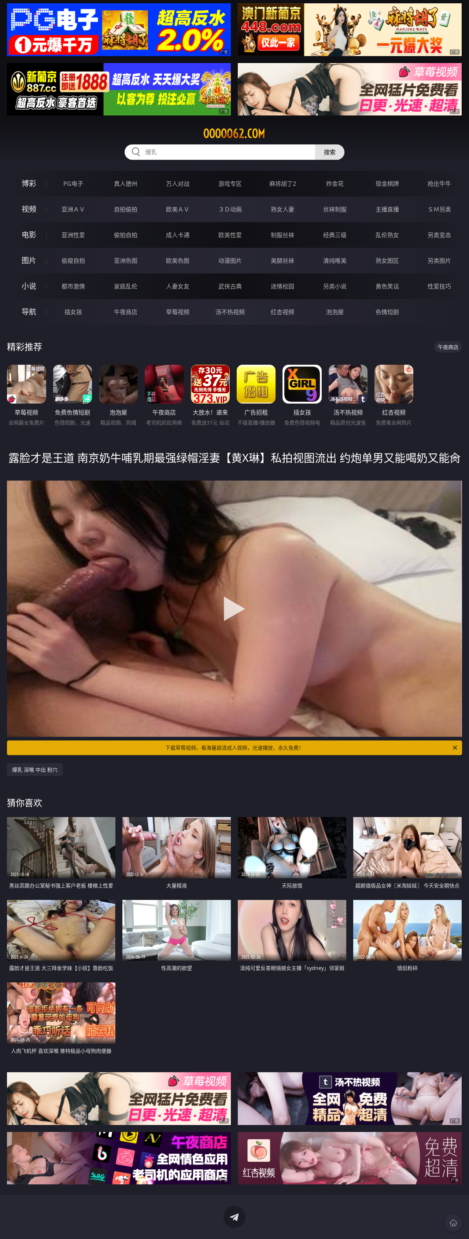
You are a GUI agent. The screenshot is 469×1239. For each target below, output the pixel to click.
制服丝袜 (282, 235)
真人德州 (125, 184)
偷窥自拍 (73, 261)
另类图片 (439, 261)
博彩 (29, 183)
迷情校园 (282, 286)
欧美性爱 (230, 235)
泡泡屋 (335, 312)
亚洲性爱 (73, 235)
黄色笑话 (387, 286)
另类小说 (335, 286)
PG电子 (73, 184)
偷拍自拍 (125, 235)
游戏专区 (230, 184)
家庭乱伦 (125, 286)
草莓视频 (177, 312)
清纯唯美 (335, 261)
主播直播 (387, 209)
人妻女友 (177, 286)
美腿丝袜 (282, 261)
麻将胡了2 (282, 184)
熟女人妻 (282, 209)
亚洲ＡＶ (73, 209)
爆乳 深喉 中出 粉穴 (35, 769)
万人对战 (177, 184)
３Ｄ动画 (230, 209)
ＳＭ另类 (439, 209)
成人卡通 (177, 235)
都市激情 (73, 286)
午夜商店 (125, 312)
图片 (29, 260)
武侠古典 (230, 286)
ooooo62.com (234, 133)
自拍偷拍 (125, 209)
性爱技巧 (439, 286)
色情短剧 (387, 312)
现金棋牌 (387, 184)
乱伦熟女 (387, 235)
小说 (29, 286)
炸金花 (335, 184)
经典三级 (335, 235)
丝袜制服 (335, 209)
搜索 (330, 152)
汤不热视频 (230, 312)
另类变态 (439, 235)
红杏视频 (282, 312)
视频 (29, 209)
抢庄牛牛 (439, 184)
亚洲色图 (125, 261)
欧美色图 (177, 261)
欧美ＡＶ (177, 209)
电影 (29, 235)
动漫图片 (230, 261)
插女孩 (73, 312)
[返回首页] (453, 1223)
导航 (29, 312)
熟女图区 (387, 261)
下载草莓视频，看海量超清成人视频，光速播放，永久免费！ (234, 747)
